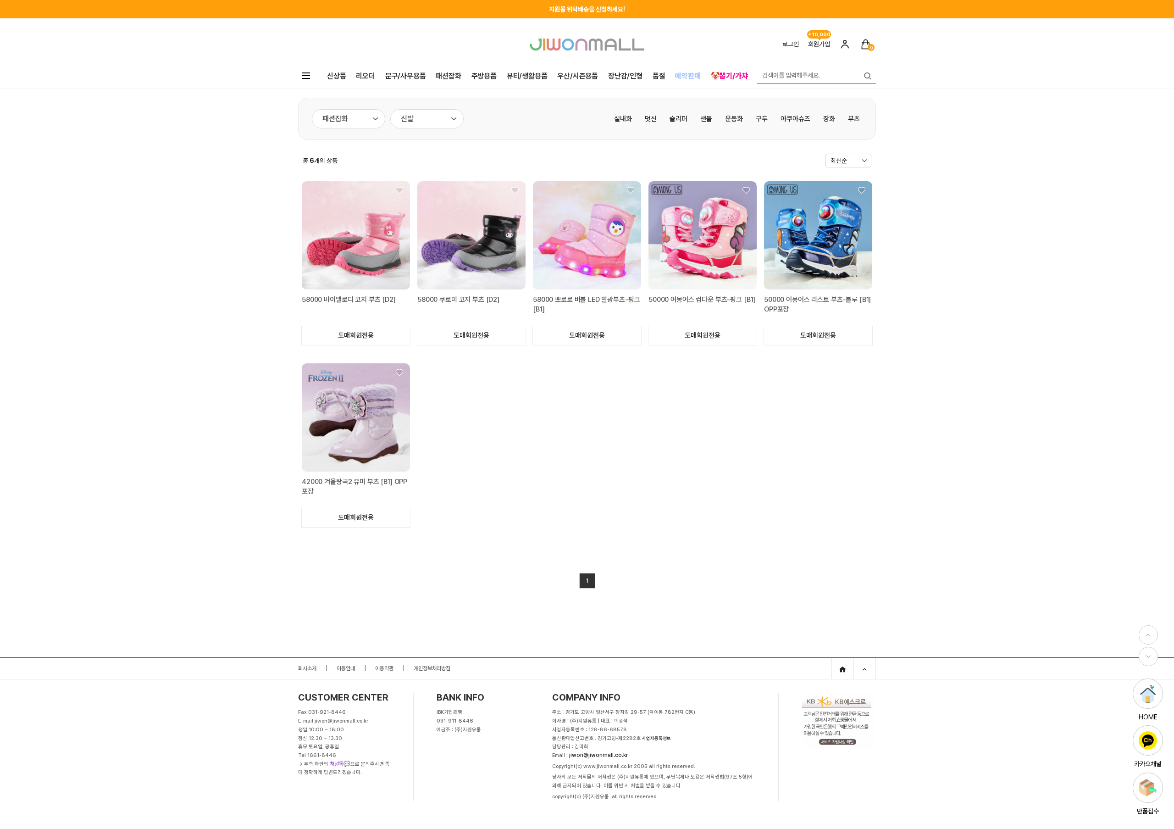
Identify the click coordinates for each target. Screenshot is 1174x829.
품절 (659, 76)
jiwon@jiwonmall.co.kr (598, 755)
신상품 (336, 76)
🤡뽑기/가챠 (729, 76)
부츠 (854, 119)
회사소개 (307, 668)
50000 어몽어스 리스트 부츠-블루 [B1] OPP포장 (817, 304)
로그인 (790, 44)
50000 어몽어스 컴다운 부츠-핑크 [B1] (701, 299)
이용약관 (384, 668)
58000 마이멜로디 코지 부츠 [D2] (349, 299)
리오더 (365, 76)
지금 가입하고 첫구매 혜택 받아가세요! (587, 9)
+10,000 (819, 33)
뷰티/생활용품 (527, 76)
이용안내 (346, 668)
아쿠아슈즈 (795, 119)
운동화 (734, 119)
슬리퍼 (678, 119)
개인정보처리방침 (432, 668)
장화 (829, 119)
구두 (762, 119)
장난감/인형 (625, 76)
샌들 (706, 119)
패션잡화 (448, 76)
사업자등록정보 (656, 738)
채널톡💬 (340, 764)
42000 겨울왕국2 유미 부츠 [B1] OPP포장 (354, 486)
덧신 (651, 119)
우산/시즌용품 (577, 76)
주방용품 (484, 76)
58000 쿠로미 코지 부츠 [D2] (458, 299)
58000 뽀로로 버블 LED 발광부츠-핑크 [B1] (586, 304)
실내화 (623, 119)
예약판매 (687, 76)
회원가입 (819, 44)
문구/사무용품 (405, 76)
